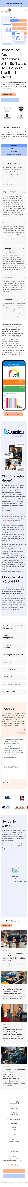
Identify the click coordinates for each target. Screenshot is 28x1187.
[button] (26, 10)
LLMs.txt (14, 1184)
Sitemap (25, 1182)
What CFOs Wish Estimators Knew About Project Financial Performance (14, 991)
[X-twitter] (9, 1165)
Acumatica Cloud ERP (8, 520)
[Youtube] (12, 1165)
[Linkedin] (15, 1165)
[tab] (14, 145)
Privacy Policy (18, 1182)
